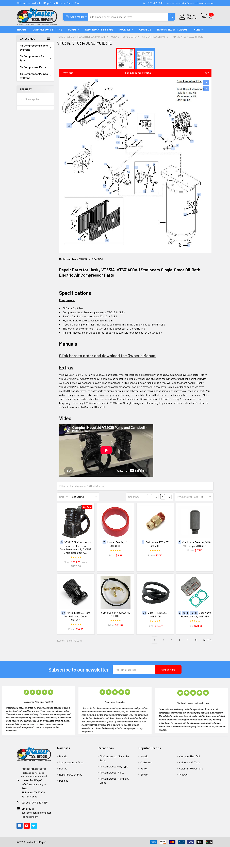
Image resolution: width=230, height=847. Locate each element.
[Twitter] (34, 826)
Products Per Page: (188, 496)
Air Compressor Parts (33, 67)
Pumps (72, 29)
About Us (145, 29)
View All (183, 774)
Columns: (133, 496)
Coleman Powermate (191, 768)
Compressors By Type (47, 29)
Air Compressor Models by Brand (34, 47)
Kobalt (144, 756)
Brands (22, 29)
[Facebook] (20, 826)
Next (206, 73)
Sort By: (64, 496)
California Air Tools (189, 762)
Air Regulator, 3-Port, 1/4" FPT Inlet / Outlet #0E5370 (77, 616)
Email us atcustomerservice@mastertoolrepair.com (36, 812)
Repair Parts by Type (99, 29)
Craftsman (146, 762)
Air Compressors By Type (32, 58)
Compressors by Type (71, 762)
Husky (143, 768)
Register (192, 18)
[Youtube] (27, 826)
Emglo (144, 774)
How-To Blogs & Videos (172, 29)
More (197, 29)
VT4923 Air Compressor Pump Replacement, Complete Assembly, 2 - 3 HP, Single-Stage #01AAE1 (76, 547)
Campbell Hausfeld (189, 756)
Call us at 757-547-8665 (35, 802)
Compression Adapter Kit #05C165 (115, 614)
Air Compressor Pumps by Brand (34, 75)
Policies (124, 29)
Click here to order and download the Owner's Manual (107, 355)
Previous (67, 73)
